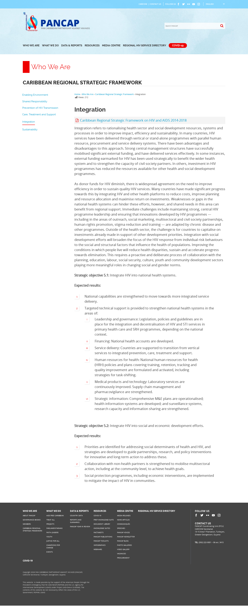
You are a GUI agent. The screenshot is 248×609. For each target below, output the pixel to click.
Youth (49, 536)
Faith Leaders (52, 532)
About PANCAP (29, 515)
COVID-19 (178, 45)
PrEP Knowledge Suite (104, 520)
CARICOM (143, 4)
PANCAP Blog (122, 541)
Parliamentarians (54, 528)
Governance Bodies (31, 520)
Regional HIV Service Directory (144, 45)
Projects (50, 524)
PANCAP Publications (103, 536)
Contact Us (155, 4)
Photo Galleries (124, 545)
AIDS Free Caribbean (55, 515)
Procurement (123, 558)
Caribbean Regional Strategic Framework (32, 529)
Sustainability (29, 129)
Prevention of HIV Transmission (40, 107)
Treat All (50, 520)
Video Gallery (123, 549)
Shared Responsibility (34, 101)
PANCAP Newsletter (126, 536)
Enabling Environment (35, 94)
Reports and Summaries (75, 521)
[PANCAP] (31, 31)
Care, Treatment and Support (39, 114)
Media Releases (123, 515)
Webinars (98, 549)
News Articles (123, 520)
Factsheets (98, 532)
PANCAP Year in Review (80, 526)
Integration (28, 121)
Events (49, 552)
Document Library (102, 524)
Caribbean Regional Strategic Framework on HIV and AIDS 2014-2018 (133, 120)
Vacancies (121, 553)
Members (27, 524)
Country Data (76, 515)
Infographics (99, 545)
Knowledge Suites (102, 528)
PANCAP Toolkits (101, 541)
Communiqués (123, 524)
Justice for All (52, 541)
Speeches (121, 528)
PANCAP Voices (123, 532)
